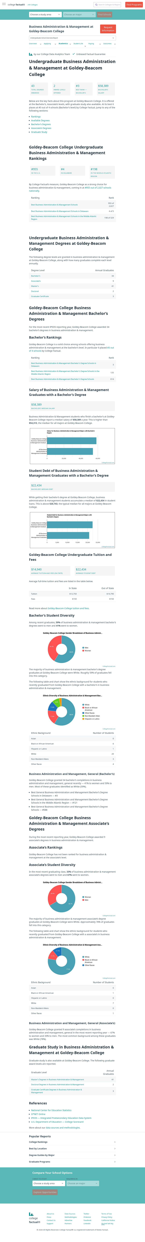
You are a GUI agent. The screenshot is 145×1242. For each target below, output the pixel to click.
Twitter (86, 1214)
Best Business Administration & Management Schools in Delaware (59, 211)
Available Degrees (40, 120)
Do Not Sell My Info (107, 1224)
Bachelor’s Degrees (41, 124)
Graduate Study (39, 132)
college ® (16, 4)
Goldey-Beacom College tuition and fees (68, 608)
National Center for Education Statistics (51, 1110)
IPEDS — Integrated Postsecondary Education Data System (61, 1118)
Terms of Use (106, 1214)
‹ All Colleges (32, 5)
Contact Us (51, 1220)
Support (50, 1223)
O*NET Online (38, 1114)
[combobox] (107, 4)
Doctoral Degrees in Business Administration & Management (57, 1084)
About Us (50, 1214)
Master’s (35, 286)
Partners (68, 1223)
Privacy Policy (106, 1217)
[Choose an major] (79, 14)
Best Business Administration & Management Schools (54, 204)
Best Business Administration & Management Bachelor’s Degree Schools (62, 379)
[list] (35, 43)
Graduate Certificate (40, 296)
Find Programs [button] (134, 4)
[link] (35, 43)
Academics (63, 43)
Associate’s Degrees (41, 128)
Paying (91, 43)
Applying (47, 43)
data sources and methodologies (63, 1127)
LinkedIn (87, 1223)
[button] (108, 29)
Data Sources (70, 1214)
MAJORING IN (72, 1179)
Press (49, 1217)
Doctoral (35, 291)
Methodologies (71, 1217)
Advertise (68, 1220)
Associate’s (36, 281)
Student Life (78, 43)
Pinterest (87, 1217)
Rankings (36, 116)
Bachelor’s (35, 276)
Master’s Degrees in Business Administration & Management (57, 1079)
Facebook (87, 1220)
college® (34, 1220)
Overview (33, 43)
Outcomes (107, 43)
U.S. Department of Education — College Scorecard (57, 1121)
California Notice (108, 1220)
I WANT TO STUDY (39, 1179)
